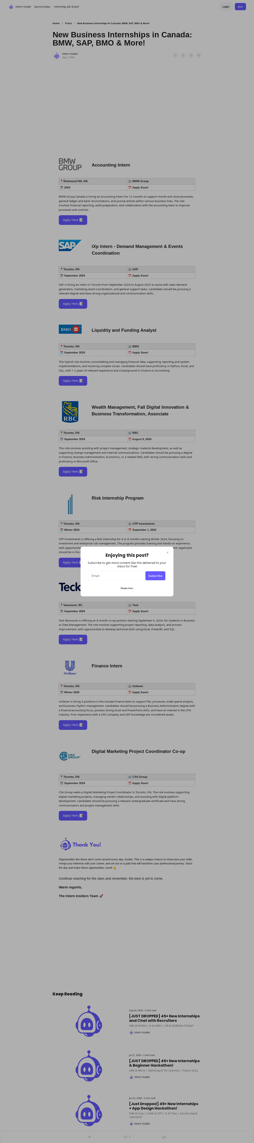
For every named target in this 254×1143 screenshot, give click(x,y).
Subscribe (155, 576)
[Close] (167, 552)
